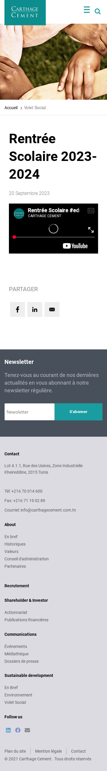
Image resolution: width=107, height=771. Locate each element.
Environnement (18, 695)
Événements (15, 646)
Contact (78, 751)
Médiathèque (16, 653)
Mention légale (48, 751)
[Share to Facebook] (17, 309)
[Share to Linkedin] (34, 309)
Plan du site (15, 751)
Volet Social (15, 702)
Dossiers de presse (21, 661)
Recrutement (16, 585)
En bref (11, 536)
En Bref (11, 687)
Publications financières (26, 619)
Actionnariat (15, 612)
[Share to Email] (52, 309)
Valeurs (11, 551)
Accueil (11, 107)
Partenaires (15, 566)
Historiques (15, 544)
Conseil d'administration (26, 559)
